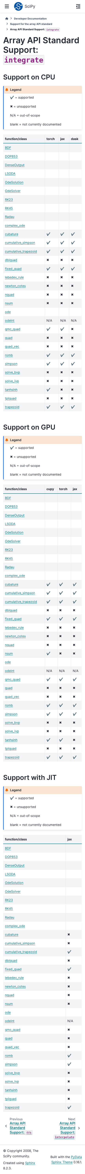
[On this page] (78, 6)
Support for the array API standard (31, 24)
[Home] (6, 19)
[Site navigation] (6, 6)
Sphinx (30, 1163)
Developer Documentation (30, 18)
